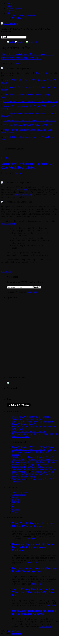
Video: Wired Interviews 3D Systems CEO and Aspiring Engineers (32, 524)
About (9, 13)
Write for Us (12, 11)
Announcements (19, 495)
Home (9, 3)
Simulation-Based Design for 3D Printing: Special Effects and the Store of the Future (34, 460)
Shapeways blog (8, 223)
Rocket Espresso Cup (23, 194)
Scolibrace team (19, 479)
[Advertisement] (27, 318)
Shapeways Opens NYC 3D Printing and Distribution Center (29, 120)
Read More (6, 158)
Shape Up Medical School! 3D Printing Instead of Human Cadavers (34, 612)
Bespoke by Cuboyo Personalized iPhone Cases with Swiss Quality (32, 465)
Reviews (16, 509)
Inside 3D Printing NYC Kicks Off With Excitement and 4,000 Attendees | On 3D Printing (34, 448)
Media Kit (16, 18)
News (18, 64)
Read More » (31, 539)
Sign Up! (36, 287)
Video (9, 6)
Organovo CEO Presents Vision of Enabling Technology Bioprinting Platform (31, 418)
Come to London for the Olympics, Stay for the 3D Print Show (30, 101)
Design (18, 173)
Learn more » (33, 292)
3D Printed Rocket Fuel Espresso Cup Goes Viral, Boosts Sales (27, 165)
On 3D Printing (43, 73)
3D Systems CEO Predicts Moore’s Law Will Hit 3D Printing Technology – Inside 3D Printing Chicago (33, 474)
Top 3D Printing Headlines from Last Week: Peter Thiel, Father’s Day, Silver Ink (34, 592)
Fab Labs (16, 502)
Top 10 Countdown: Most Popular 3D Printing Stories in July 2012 (27, 56)
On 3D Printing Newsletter (23, 16)
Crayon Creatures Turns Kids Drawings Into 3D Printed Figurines (34, 570)
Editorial (15, 500)
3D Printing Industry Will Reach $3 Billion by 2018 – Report (29, 125)
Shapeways (22, 190)
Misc (14, 505)
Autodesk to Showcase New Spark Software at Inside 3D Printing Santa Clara (32, 423)
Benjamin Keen (19, 464)
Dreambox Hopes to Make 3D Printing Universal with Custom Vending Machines (34, 547)
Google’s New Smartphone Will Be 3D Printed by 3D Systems (34, 452)
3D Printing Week (14, 8)
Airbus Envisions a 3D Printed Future (28, 431)
